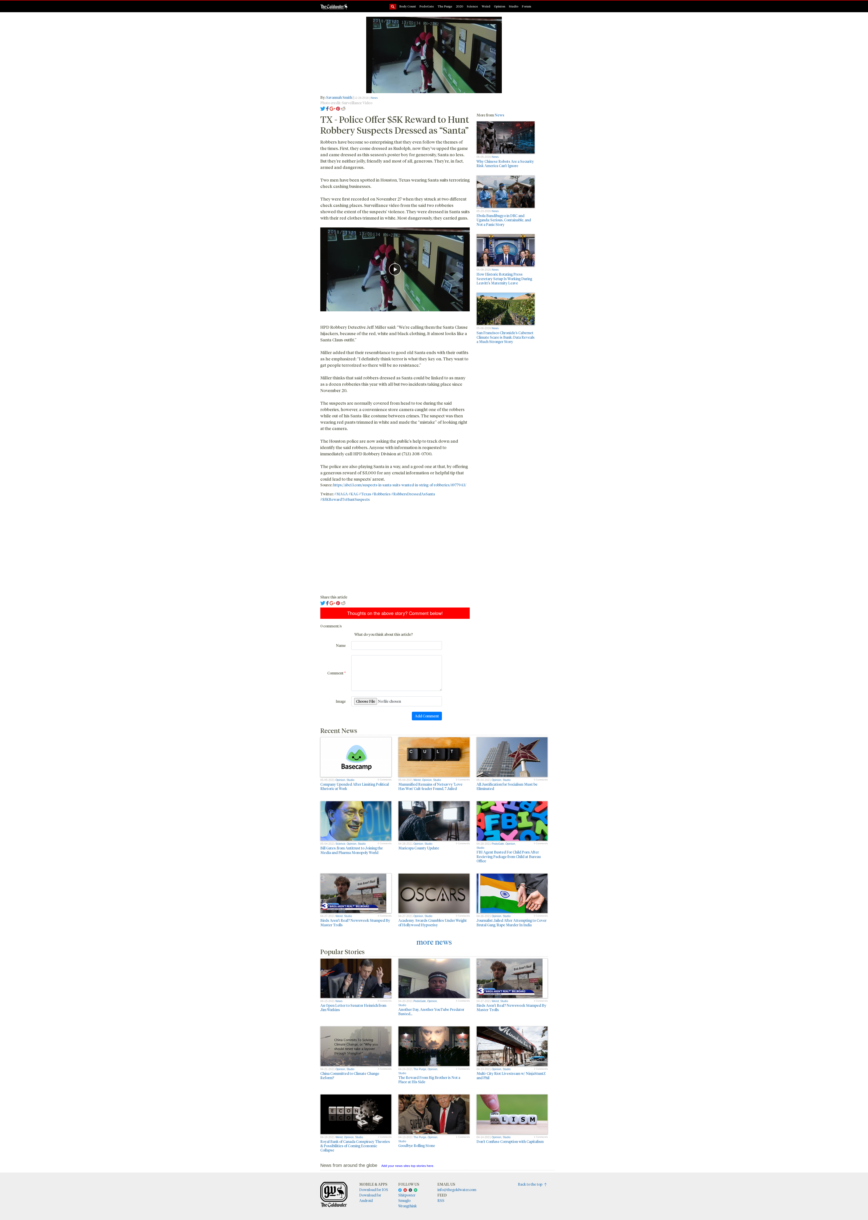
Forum (526, 6)
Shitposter (406, 1195)
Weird (486, 6)
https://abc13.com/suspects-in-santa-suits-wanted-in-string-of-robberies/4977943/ (399, 484)
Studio (513, 6)
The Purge (445, 6)
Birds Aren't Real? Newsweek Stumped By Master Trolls (355, 922)
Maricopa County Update (418, 848)
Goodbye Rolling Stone (416, 1145)
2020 (459, 6)
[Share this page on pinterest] (338, 108)
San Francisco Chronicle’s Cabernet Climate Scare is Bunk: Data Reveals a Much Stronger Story (505, 337)
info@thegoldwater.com (456, 1189)
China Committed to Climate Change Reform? (349, 1075)
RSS (440, 1200)
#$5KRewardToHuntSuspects (345, 499)
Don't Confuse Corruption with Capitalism (510, 1141)
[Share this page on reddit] (343, 108)
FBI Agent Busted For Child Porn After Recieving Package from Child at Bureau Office (508, 856)
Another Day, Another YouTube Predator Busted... (431, 1011)
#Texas (365, 494)
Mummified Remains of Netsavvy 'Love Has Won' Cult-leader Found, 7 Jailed (430, 786)
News (374, 97)
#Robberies (381, 494)
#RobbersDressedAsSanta (413, 494)
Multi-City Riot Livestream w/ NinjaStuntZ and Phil (511, 1075)
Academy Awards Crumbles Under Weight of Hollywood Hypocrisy (432, 922)
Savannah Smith (339, 97)
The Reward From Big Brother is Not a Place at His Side (429, 1079)
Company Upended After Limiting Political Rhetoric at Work (354, 786)
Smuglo (404, 1200)
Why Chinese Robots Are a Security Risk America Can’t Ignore (505, 163)
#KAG (353, 494)
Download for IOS (373, 1189)
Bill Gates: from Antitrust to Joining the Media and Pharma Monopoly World (351, 850)
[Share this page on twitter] (323, 108)
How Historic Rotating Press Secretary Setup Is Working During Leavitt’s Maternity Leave (504, 278)
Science (472, 6)
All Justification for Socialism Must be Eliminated (507, 786)
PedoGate (427, 6)
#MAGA (341, 494)
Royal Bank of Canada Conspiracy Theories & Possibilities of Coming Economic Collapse (355, 1145)
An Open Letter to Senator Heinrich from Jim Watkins (353, 1007)
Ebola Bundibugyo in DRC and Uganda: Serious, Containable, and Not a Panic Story (503, 220)
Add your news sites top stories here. (407, 1166)
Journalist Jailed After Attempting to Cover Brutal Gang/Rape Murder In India (511, 922)
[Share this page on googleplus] (332, 108)
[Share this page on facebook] (327, 108)
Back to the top (531, 1184)
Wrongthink (407, 1205)
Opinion (499, 6)
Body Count (407, 6)
